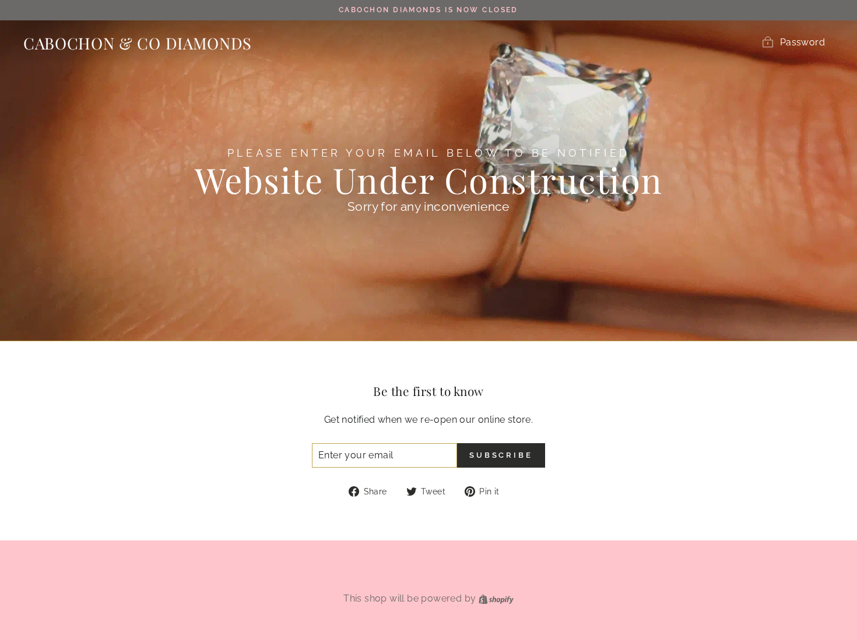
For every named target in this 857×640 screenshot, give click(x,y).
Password (802, 42)
